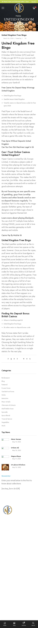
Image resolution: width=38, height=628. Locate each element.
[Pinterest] (17, 358)
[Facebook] (11, 358)
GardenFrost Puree (8, 391)
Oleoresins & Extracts (9, 405)
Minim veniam (16, 439)
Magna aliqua (16, 456)
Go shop (33, 2)
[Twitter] (9, 358)
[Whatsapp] (10, 593)
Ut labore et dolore (18, 465)
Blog (3, 381)
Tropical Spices (7, 419)
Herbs (4, 395)
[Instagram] (7, 593)
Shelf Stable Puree (8, 408)
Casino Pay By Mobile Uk (12, 235)
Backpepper (6, 378)
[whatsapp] (26, 358)
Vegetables (5, 422)
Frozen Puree (6, 388)
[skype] (29, 358)
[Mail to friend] (20, 358)
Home (18, 15)
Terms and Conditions (13, 604)
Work (3, 426)
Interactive (5, 398)
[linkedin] (23, 358)
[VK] (14, 358)
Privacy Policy (28, 604)
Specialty (5, 412)
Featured (4, 384)
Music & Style (6, 402)
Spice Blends (6, 415)
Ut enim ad (15, 448)
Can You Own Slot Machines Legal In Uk (18, 147)
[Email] (14, 593)
